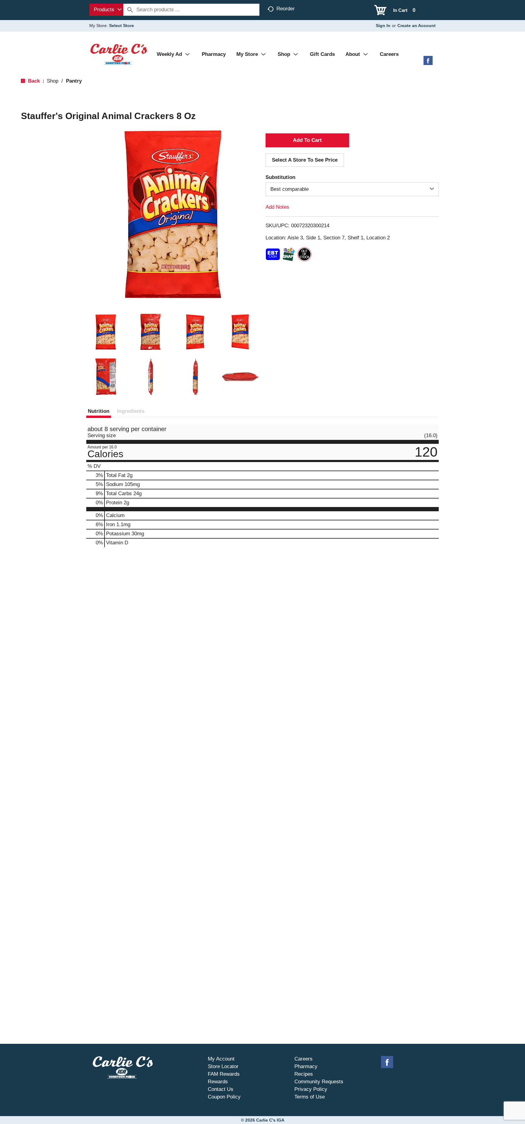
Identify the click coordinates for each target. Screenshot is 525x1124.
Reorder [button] (285, 9)
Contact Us (220, 1089)
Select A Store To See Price (305, 160)
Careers (303, 1059)
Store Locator (223, 1066)
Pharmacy (305, 1066)
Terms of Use (309, 1097)
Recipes (303, 1074)
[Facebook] (428, 63)
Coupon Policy (224, 1097)
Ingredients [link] (130, 411)
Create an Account (416, 25)
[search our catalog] (130, 10)
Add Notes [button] (277, 207)
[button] (105, 332)
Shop (52, 81)
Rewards (218, 1082)
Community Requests (318, 1082)
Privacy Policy (310, 1089)
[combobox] (106, 10)
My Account (221, 1059)
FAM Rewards (224, 1074)
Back (33, 81)
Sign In (383, 25)
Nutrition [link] (98, 411)
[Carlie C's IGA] (118, 54)
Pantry (74, 81)
